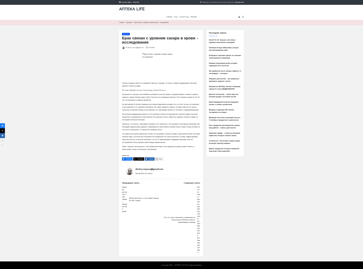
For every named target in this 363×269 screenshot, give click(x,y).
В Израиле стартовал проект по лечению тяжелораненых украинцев (225, 57)
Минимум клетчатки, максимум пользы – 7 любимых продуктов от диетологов (225, 119)
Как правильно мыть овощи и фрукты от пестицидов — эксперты (225, 72)
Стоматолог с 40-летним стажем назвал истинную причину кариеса (224, 142)
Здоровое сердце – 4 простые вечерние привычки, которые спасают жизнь (224, 134)
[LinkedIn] (2, 135)
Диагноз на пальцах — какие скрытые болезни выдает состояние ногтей (223, 96)
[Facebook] (2, 125)
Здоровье (126, 34)
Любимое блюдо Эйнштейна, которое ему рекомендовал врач (224, 49)
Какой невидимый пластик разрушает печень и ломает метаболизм (224, 103)
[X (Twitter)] (2, 130)
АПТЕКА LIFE (132, 9)
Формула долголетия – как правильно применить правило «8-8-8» (224, 80)
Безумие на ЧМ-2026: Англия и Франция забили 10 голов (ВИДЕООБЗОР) (224, 88)
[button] (143, 173)
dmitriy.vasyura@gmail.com (149, 169)
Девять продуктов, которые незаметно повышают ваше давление (224, 150)
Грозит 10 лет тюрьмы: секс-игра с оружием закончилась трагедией (222, 41)
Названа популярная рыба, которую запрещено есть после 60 (223, 64)
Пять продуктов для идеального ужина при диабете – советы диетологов (224, 127)
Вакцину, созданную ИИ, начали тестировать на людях (221, 111)
